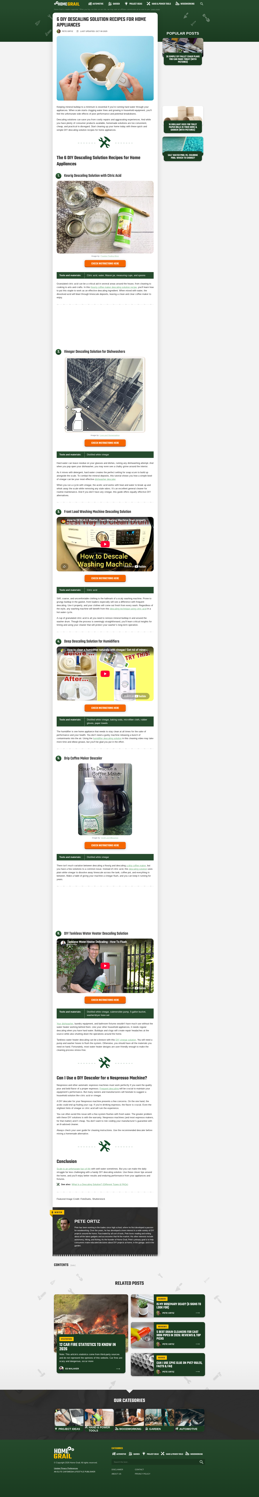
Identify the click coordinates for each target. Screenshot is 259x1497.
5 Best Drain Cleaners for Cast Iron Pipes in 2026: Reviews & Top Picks (178, 1335)
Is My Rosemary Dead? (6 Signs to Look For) (178, 1306)
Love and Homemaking (110, 435)
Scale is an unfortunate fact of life (74, 1169)
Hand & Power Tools (161, 4)
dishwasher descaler (105, 479)
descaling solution (138, 869)
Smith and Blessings (109, 838)
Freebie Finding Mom (109, 256)
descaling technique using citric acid (128, 608)
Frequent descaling (109, 1088)
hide (73, 1265)
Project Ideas (135, 4)
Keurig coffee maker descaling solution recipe (114, 287)
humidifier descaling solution (107, 738)
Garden (116, 4)
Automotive (98, 4)
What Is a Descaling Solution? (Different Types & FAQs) (100, 1184)
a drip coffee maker (136, 865)
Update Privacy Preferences (66, 1468)
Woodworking (187, 4)
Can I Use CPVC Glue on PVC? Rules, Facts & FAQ (179, 1364)
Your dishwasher (65, 1023)
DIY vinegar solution (126, 1040)
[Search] (201, 1462)
